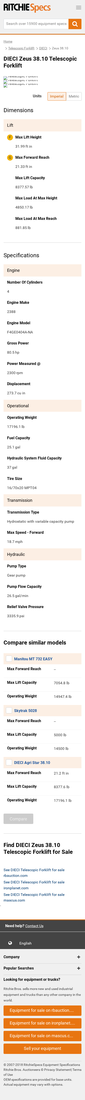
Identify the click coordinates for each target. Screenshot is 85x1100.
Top (76, 1093)
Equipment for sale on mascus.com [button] (43, 1035)
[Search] (74, 24)
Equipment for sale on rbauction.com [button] (44, 1010)
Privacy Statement (57, 1070)
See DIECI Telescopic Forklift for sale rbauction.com (34, 873)
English (26, 943)
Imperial (57, 96)
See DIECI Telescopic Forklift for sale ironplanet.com (34, 885)
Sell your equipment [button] (42, 1048)
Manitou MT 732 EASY (33, 659)
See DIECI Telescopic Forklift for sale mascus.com (34, 897)
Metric (74, 96)
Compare (18, 818)
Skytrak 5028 (25, 710)
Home (8, 41)
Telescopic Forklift (21, 48)
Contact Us (34, 926)
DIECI (43, 48)
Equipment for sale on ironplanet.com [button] (45, 1023)
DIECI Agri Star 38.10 (32, 762)
